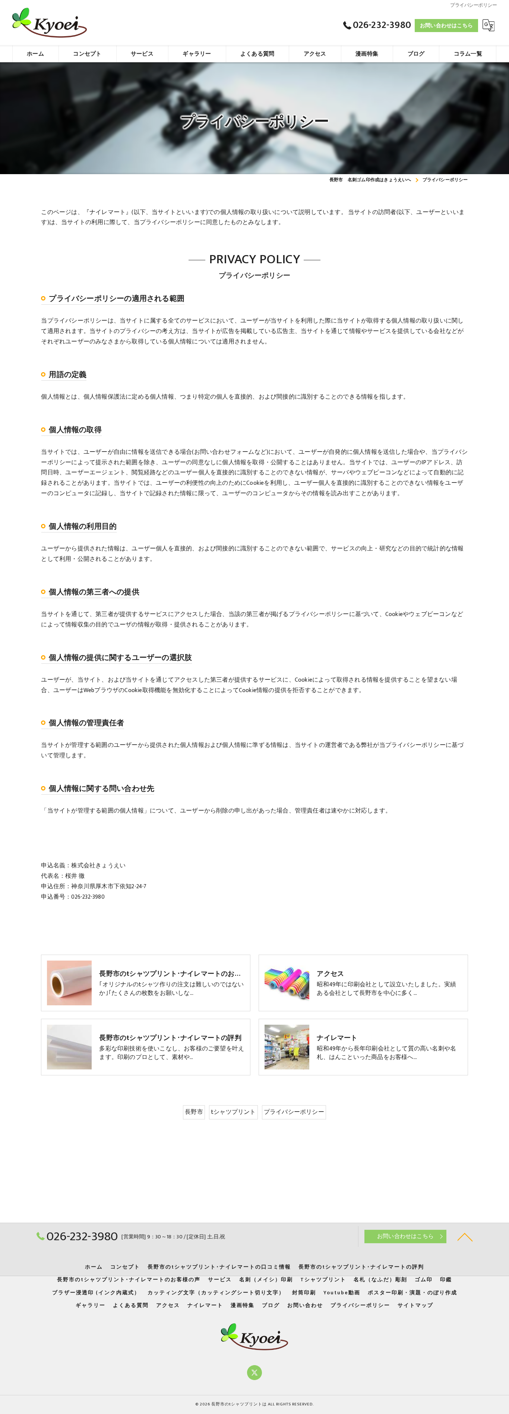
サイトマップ (415, 1305)
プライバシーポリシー (294, 1112)
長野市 (194, 1112)
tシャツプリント (233, 1112)
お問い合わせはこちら (446, 25)
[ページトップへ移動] (465, 1236)
